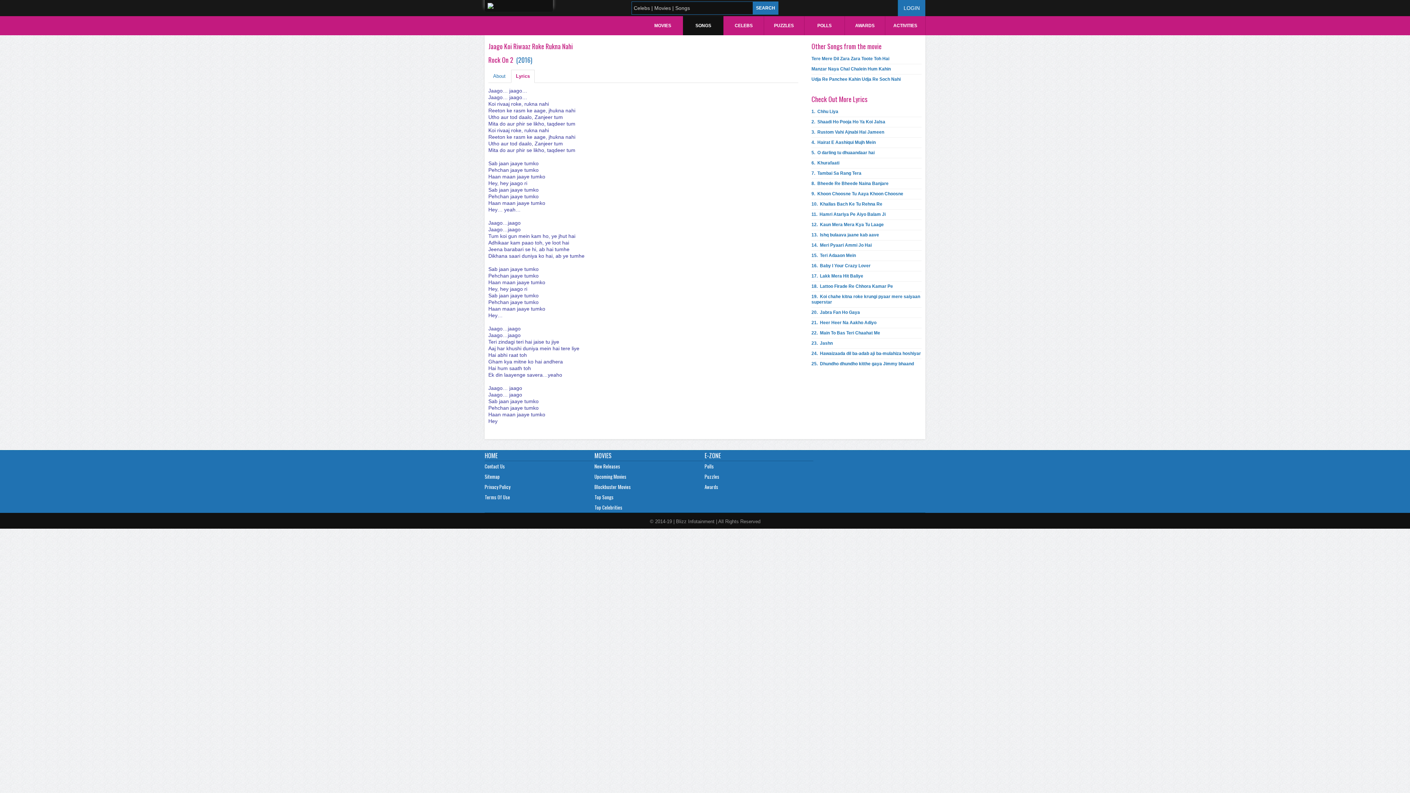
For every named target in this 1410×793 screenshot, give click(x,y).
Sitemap (492, 476)
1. (824, 111)
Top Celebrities (608, 507)
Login (912, 8)
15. (833, 255)
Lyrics (523, 76)
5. (843, 152)
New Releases (607, 466)
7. (836, 173)
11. (848, 214)
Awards (865, 25)
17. (837, 276)
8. (850, 183)
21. (843, 322)
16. (841, 265)
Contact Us (495, 466)
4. (843, 142)
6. (825, 163)
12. (847, 224)
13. (845, 235)
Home (491, 455)
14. (841, 245)
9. (857, 193)
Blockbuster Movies (612, 486)
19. (865, 299)
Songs (703, 25)
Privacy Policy (497, 486)
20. (835, 312)
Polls (824, 25)
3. (847, 132)
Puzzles (784, 25)
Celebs (744, 25)
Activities (905, 25)
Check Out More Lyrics (839, 99)
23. (822, 343)
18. (852, 286)
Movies (662, 25)
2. (848, 121)
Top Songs (604, 497)
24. (866, 353)
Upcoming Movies (610, 476)
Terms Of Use (497, 497)
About (499, 76)
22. (845, 333)
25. (862, 363)
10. (846, 204)
